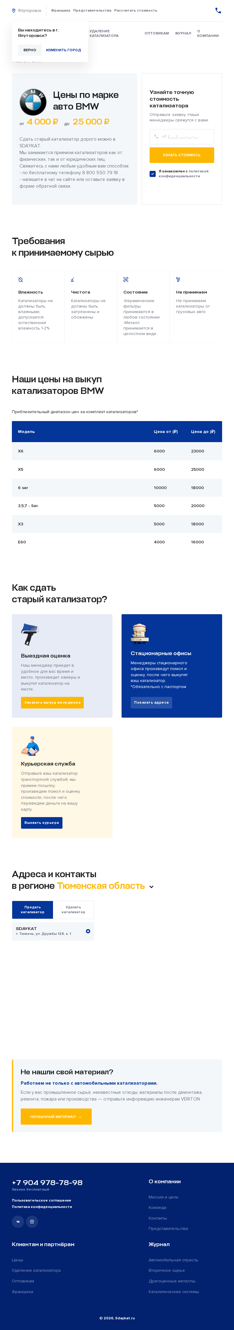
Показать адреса (151, 702)
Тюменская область (102, 886)
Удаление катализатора (104, 33)
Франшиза (60, 10)
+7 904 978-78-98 (47, 1182)
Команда (157, 1207)
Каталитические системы (174, 1291)
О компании (208, 33)
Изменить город (63, 50)
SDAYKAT (30, 146)
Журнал (183, 33)
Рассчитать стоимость (135, 10)
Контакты (158, 1218)
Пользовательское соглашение (41, 1200)
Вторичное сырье (167, 1270)
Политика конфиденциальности (42, 1207)
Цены (17, 1260)
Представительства (92, 10)
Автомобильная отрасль (173, 1260)
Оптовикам (156, 33)
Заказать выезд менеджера (52, 702)
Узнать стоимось (181, 155)
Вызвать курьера (41, 822)
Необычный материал (56, 1116)
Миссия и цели (163, 1197)
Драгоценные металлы (172, 1281)
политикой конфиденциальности (183, 173)
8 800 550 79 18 (100, 173)
